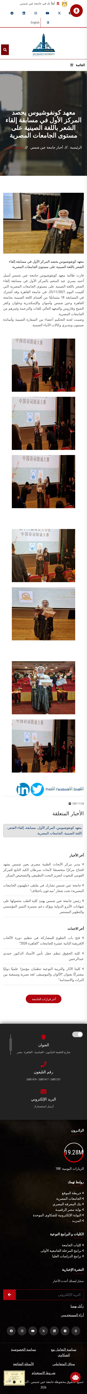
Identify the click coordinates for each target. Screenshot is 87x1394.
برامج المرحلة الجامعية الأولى (61, 1251)
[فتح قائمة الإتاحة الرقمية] (76, 10)
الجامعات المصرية (69, 1199)
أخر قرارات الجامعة (43, 999)
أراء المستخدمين (72, 1315)
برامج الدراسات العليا (67, 1256)
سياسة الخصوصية (23, 1349)
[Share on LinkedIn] (23, 789)
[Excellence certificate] (14, 1378)
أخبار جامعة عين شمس (46, 147)
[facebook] (70, 13)
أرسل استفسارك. (43, 1106)
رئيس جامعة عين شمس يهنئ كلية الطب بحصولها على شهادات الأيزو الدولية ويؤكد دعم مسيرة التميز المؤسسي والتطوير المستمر (43, 906)
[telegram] (12, 13)
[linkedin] (24, 13)
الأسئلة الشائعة (23, 1364)
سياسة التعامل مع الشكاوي (63, 1352)
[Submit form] (9, 1294)
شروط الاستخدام (43, 1373)
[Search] (5, 49)
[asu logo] (43, 43)
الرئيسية (76, 147)
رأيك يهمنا (77, 1306)
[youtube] (47, 13)
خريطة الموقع (72, 1193)
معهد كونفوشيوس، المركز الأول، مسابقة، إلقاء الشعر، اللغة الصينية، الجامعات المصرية (44, 830)
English (35, 22)
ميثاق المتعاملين (63, 1364)
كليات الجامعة (72, 1245)
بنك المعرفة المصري (67, 1204)
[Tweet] (37, 789)
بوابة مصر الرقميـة (68, 1210)
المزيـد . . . (75, 1221)
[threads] (48, 22)
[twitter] (59, 13)
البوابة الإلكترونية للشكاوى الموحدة (57, 1215)
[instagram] (35, 13)
